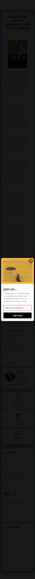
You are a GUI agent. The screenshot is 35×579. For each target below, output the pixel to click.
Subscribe (17, 315)
